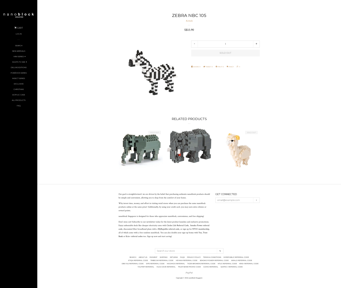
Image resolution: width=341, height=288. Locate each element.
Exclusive (19, 84)
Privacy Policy (194, 257)
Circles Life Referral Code (178, 225)
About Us (143, 257)
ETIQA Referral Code (138, 260)
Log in (19, 34)
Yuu (200, 232)
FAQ (19, 106)
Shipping (164, 257)
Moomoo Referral (176, 264)
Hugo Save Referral (166, 267)
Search (18, 45)
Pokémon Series (19, 73)
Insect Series (18, 78)
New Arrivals (18, 51)
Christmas (18, 89)
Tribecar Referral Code (161, 260)
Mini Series (19, 56)
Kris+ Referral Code (249, 264)
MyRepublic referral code (168, 229)
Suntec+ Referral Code (232, 267)
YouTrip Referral (146, 267)
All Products (19, 100)
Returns (174, 257)
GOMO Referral (210, 267)
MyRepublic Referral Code (236, 257)
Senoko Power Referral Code (214, 260)
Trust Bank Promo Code (189, 267)
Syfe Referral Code (155, 264)
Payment (153, 257)
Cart (20, 28)
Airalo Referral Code (241, 260)
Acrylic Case (18, 95)
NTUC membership (200, 229)
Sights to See (18, 62)
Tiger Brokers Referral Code (201, 264)
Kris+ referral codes (134, 236)
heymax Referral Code (186, 260)
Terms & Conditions (212, 257)
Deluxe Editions (19, 67)
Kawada (189, 20)
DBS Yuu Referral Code (133, 264)
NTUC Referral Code (227, 264)
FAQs (182, 257)
